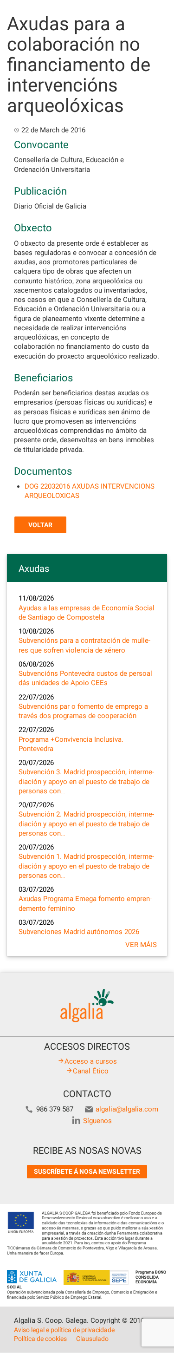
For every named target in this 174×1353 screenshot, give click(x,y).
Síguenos (97, 1121)
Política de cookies (40, 1338)
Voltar (40, 525)
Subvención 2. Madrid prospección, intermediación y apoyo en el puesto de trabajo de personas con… (86, 823)
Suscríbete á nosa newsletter (87, 1171)
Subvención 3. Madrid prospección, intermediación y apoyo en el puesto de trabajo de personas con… (86, 781)
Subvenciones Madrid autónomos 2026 (79, 932)
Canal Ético (91, 1071)
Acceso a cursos (90, 1061)
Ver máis (141, 945)
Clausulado (92, 1338)
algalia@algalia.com (127, 1109)
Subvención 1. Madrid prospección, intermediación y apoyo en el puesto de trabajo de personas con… (86, 866)
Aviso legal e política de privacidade (64, 1329)
